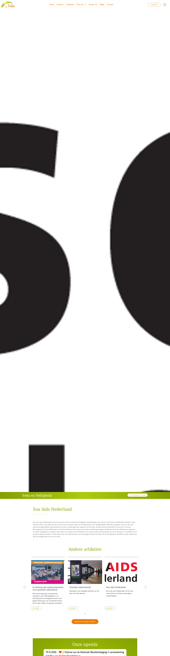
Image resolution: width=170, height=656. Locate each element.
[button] (85, 613)
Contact (110, 5)
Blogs (102, 5)
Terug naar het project (138, 495)
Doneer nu (93, 5)
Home (51, 5)
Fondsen (60, 5)
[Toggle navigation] (164, 4)
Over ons (80, 5)
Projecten (70, 5)
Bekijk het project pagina (85, 622)
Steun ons (154, 5)
